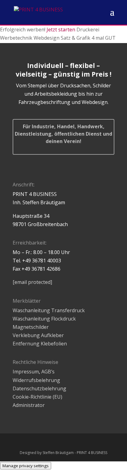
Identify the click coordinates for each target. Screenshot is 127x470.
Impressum (26, 371)
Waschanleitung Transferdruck (49, 310)
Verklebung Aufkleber (38, 335)
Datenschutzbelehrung (39, 388)
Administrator (29, 405)
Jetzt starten (61, 29)
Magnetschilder (31, 327)
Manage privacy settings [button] (25, 465)
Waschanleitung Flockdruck (44, 318)
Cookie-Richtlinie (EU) (37, 396)
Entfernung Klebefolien (40, 343)
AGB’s (48, 371)
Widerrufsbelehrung (36, 380)
